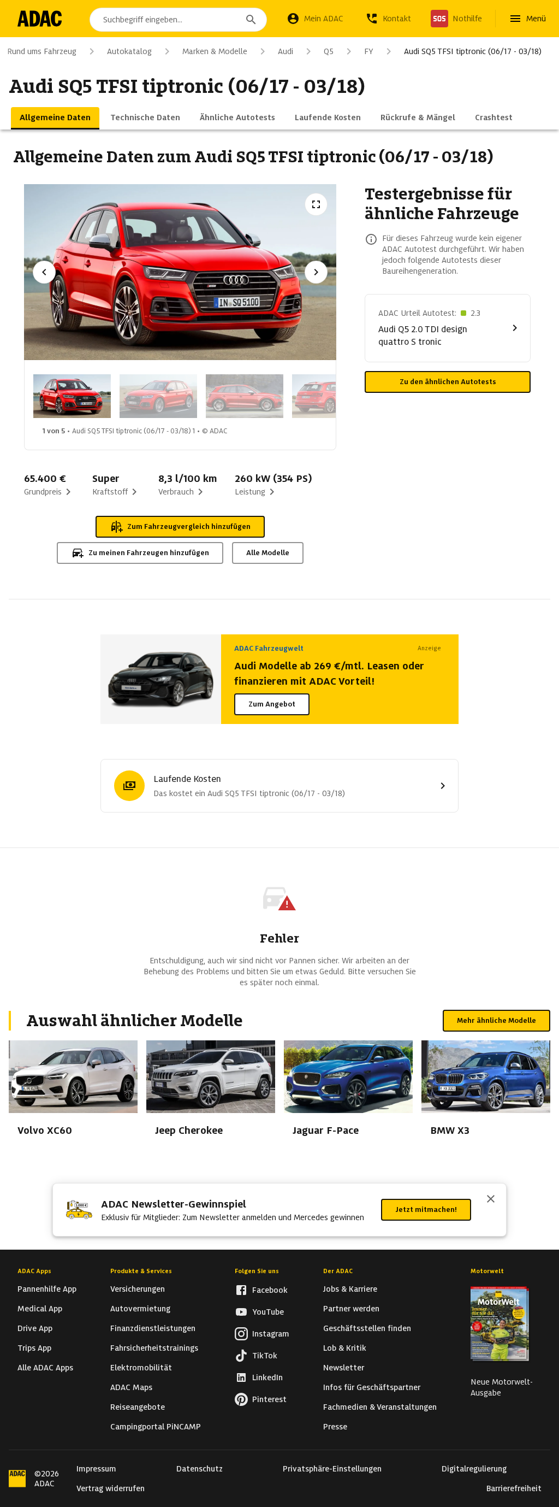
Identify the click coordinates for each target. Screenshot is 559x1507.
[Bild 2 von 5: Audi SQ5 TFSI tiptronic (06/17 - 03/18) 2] (158, 396)
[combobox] (178, 20)
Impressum (96, 1469)
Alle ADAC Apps (45, 1368)
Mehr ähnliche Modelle (496, 1020)
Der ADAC (338, 1271)
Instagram (270, 1334)
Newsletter (343, 1368)
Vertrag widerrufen (110, 1488)
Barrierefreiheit (514, 1488)
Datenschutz (199, 1469)
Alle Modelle (267, 552)
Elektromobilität (141, 1368)
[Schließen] (490, 1200)
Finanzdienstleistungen (152, 1328)
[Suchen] (251, 19)
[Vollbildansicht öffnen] (316, 204)
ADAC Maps (131, 1387)
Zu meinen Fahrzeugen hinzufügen (148, 552)
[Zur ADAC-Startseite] (39, 18)
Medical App (39, 1309)
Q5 (329, 51)
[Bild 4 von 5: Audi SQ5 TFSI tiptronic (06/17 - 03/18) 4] (331, 396)
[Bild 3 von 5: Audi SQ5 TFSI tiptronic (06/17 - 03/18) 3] (244, 396)
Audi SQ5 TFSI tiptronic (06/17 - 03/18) (473, 51)
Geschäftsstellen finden (367, 1328)
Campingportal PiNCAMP (155, 1427)
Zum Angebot (271, 704)
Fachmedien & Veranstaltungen (380, 1407)
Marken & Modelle (214, 51)
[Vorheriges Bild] (44, 272)
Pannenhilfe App (46, 1289)
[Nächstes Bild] (316, 272)
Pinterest (269, 1399)
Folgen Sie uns (257, 1271)
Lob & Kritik (344, 1348)
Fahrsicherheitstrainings (154, 1348)
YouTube (268, 1312)
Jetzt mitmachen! (426, 1209)
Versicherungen (137, 1289)
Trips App (34, 1348)
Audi (285, 51)
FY (368, 51)
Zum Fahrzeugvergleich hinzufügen (189, 526)
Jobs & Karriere (350, 1289)
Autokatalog (129, 51)
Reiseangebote (137, 1407)
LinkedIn (267, 1377)
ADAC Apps (34, 1271)
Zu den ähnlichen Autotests (448, 381)
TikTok (264, 1356)
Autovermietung (140, 1309)
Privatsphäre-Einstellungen (332, 1469)
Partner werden (351, 1309)
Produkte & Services (141, 1271)
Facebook (270, 1290)
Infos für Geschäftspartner (371, 1387)
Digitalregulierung (474, 1469)
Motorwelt (487, 1271)
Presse (335, 1427)
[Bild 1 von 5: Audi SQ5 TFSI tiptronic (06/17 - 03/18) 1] (72, 396)
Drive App (34, 1328)
